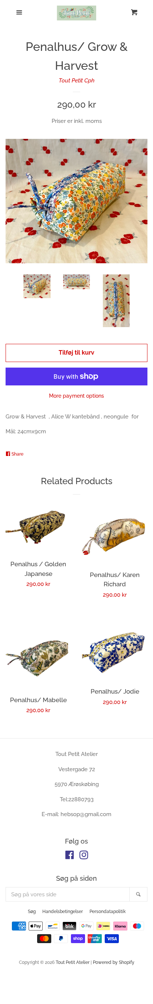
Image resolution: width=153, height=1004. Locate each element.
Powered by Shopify (113, 962)
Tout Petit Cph (77, 80)
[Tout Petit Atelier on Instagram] (83, 856)
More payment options (76, 396)
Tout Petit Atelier (72, 962)
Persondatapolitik (107, 911)
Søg (32, 911)
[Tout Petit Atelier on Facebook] (69, 856)
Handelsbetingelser (62, 911)
